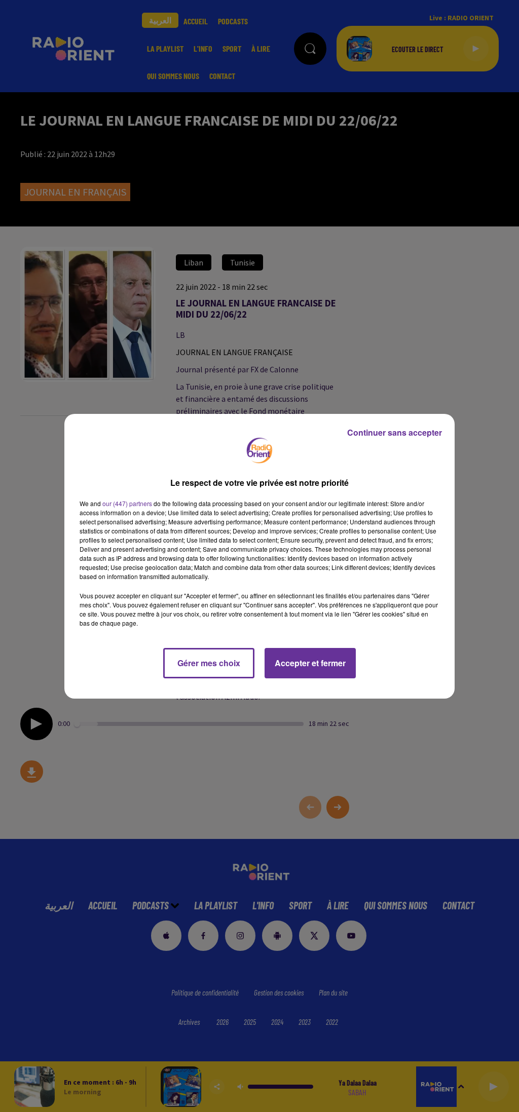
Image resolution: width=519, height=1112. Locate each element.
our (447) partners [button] (127, 503)
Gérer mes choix (208, 663)
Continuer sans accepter (394, 432)
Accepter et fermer (310, 663)
